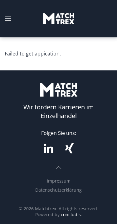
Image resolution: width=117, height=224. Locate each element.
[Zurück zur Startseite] (58, 18)
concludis (71, 214)
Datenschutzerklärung (58, 190)
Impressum (59, 181)
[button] (8, 18)
